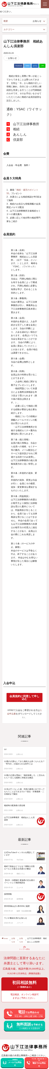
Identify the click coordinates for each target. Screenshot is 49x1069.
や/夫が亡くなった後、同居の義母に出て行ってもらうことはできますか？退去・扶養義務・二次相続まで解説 (24, 791)
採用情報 (8, 894)
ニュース (20, 887)
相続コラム (21, 874)
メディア (20, 923)
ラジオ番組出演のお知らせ (15, 918)
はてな (35, 65)
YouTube (20, 860)
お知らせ (12, 58)
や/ (5, 749)
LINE (42, 65)
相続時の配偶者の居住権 (14, 805)
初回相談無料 (24, 984)
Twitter (27, 65)
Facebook (19, 65)
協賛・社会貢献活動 (24, 911)
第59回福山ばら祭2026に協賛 (17, 906)
